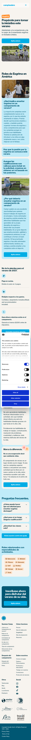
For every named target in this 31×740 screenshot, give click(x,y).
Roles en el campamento (5, 634)
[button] (26, 5)
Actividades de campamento (6, 638)
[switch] (26, 369)
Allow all (15, 392)
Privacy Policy (5, 731)
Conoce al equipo (21, 659)
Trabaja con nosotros (22, 670)
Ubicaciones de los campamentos (7, 649)
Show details (21, 387)
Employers (4, 693)
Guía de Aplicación (21, 630)
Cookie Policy (5, 736)
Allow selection (15, 398)
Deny (15, 403)
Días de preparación (21, 635)
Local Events (5, 690)
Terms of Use (5, 734)
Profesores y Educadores (19, 666)
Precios (18, 627)
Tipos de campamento (8, 646)
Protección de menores (22, 675)
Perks (3, 665)
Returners (19, 637)
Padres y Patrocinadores (20, 662)
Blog (3, 685)
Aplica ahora (15, 41)
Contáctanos (19, 672)
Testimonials (5, 683)
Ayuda (3, 688)
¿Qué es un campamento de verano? (6, 629)
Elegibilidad (19, 632)
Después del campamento (5, 662)
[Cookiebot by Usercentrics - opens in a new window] (22, 335)
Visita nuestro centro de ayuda (15, 536)
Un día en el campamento (5, 643)
